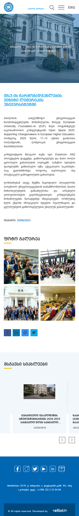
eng (71, 7)
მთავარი (16, 46)
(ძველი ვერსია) (36, 9)
